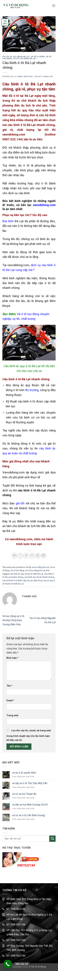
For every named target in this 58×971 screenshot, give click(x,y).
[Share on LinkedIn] (43, 555)
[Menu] (54, 6)
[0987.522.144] (7, 964)
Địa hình (8, 221)
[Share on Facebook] (20, 555)
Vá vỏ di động (38, 57)
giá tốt (20, 503)
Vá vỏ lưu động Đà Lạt (25, 59)
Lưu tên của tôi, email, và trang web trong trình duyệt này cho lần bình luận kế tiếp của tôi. (28, 735)
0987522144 (26, 865)
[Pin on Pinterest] (37, 555)
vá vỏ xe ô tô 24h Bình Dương (28, 815)
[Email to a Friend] (32, 555)
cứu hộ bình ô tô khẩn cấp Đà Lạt (17, 580)
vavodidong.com (44, 205)
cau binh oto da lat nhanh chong (39, 577)
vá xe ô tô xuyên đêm (24, 772)
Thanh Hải (47, 77)
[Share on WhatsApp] (14, 555)
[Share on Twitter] (26, 555)
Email (10, 700)
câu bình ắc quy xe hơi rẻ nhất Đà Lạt (26, 574)
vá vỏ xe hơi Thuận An (24, 793)
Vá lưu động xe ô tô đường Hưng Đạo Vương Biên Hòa (13, 620)
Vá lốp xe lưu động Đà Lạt (16, 57)
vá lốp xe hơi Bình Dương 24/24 (30, 804)
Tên (9, 685)
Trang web (12, 715)
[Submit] (52, 839)
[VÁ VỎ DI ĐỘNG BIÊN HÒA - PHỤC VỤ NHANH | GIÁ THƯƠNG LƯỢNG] (15, 5)
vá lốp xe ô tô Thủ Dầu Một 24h (29, 783)
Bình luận (12, 658)
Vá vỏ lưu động (17, 570)
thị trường (31, 390)
